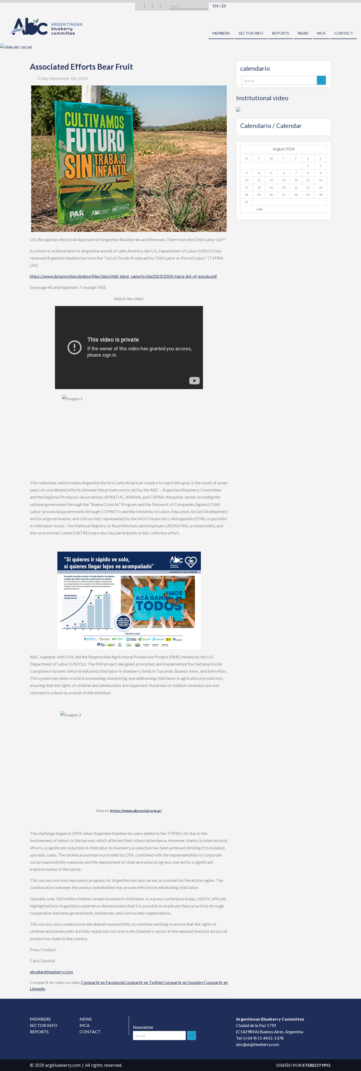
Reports (280, 33)
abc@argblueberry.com (51, 971)
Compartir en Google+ (183, 982)
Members (221, 33)
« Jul (259, 209)
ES (223, 5)
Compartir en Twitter (143, 982)
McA (321, 33)
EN (216, 5)
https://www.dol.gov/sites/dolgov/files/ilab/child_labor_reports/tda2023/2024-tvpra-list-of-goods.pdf (123, 276)
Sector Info (251, 33)
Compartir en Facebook (102, 982)
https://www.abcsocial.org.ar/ (136, 810)
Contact (343, 33)
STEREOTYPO (316, 1065)
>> (191, 1035)
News (303, 33)
